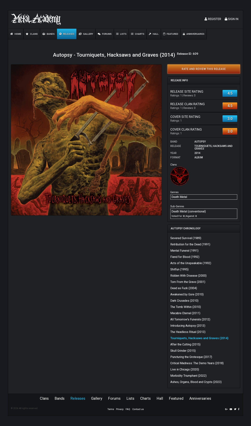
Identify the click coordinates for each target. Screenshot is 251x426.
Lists (122, 34)
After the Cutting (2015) (185, 344)
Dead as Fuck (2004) (183, 288)
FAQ (128, 409)
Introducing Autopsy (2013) (187, 325)
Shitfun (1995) (179, 269)
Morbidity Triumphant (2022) (188, 375)
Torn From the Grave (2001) (187, 282)
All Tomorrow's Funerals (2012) (190, 319)
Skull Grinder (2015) (183, 350)
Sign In (232, 19)
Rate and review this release (204, 69)
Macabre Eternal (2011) (185, 313)
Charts (139, 34)
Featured (172, 34)
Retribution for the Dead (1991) (190, 244)
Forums (106, 34)
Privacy (119, 409)
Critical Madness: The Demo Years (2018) (197, 363)
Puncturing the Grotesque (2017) (191, 357)
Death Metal (179, 197)
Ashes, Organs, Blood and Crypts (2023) (196, 382)
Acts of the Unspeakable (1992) (190, 263)
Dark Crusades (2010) (184, 300)
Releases (68, 34)
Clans (33, 34)
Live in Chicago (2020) (184, 369)
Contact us (138, 409)
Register (214, 19)
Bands (50, 34)
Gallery (88, 34)
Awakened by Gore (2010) (187, 294)
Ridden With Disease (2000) (188, 275)
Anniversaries (195, 34)
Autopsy (200, 141)
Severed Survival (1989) (185, 238)
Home (17, 34)
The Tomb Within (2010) (185, 307)
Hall (155, 34)
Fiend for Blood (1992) (184, 257)
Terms (110, 409)
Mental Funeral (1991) (184, 250)
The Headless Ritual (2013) (187, 332)
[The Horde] (179, 176)
